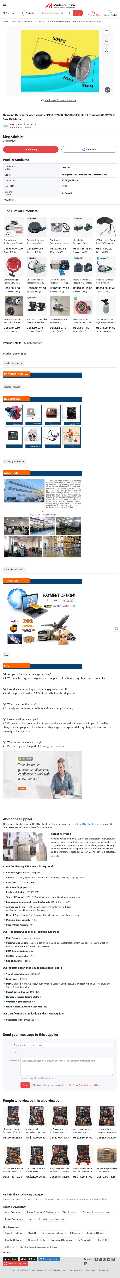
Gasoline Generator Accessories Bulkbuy (38, 1247)
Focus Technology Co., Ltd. (39, 1270)
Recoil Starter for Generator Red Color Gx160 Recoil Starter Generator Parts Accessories (82, 321)
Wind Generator (69, 1212)
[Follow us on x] (100, 1259)
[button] (4, 4)
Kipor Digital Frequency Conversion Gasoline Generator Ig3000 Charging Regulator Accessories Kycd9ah (83, 242)
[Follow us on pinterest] (113, 1259)
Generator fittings (31, 937)
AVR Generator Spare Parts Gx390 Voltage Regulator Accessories (106, 242)
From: (16, 1045)
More (5, 1252)
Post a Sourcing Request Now (84, 1085)
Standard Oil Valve (13, 1240)
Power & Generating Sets (59, 21)
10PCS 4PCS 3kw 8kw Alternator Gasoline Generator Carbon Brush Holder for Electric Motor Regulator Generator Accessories (37, 321)
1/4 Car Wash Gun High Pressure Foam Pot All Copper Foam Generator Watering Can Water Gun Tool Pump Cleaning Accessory (105, 321)
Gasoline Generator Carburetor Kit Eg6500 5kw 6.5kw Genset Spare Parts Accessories (105, 281)
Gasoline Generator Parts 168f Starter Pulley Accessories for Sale (13, 321)
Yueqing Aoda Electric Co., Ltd (23, 124)
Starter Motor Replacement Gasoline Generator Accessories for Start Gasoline (14, 242)
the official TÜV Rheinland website (87, 824)
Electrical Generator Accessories (97, 1212)
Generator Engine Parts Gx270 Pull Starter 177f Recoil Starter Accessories (12, 281)
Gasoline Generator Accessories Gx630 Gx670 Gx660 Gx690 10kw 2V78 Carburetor (36, 281)
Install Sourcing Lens (16, 1263)
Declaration (90, 1270)
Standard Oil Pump (95, 1233)
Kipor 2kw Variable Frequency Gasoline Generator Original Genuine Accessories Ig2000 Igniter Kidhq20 (82, 281)
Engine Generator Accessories (18, 1219)
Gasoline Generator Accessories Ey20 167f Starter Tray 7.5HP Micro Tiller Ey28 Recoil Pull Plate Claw (36, 242)
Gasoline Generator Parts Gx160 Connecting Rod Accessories (58, 321)
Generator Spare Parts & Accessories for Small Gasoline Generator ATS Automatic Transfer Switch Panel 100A (59, 281)
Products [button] (29, 13)
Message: (14, 1060)
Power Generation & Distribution (41, 1212)
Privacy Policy (104, 1270)
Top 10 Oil (102, 1240)
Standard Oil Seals (36, 1240)
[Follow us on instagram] (104, 1259)
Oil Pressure (75, 1233)
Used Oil (32, 1233)
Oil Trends (9, 1247)
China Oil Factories (13, 1233)
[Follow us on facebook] (96, 1259)
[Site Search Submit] (78, 13)
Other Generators (13, 1212)
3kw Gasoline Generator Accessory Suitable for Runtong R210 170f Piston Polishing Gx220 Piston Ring (59, 242)
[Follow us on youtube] (108, 1259)
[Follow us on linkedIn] (85, 1263)
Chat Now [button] (91, 149)
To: (17, 1052)
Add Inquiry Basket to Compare (60, 100)
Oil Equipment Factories (52, 1233)
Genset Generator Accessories (52, 1219)
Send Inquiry (30, 149)
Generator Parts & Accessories (87, 21)
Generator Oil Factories (61, 1240)
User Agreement (76, 1270)
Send (25, 1085)
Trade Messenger (49, 1259)
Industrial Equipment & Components (28, 21)
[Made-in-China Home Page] (60, 5)
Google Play (28, 1259)
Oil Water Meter (85, 1240)
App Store (10, 1259)
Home (5, 21)
